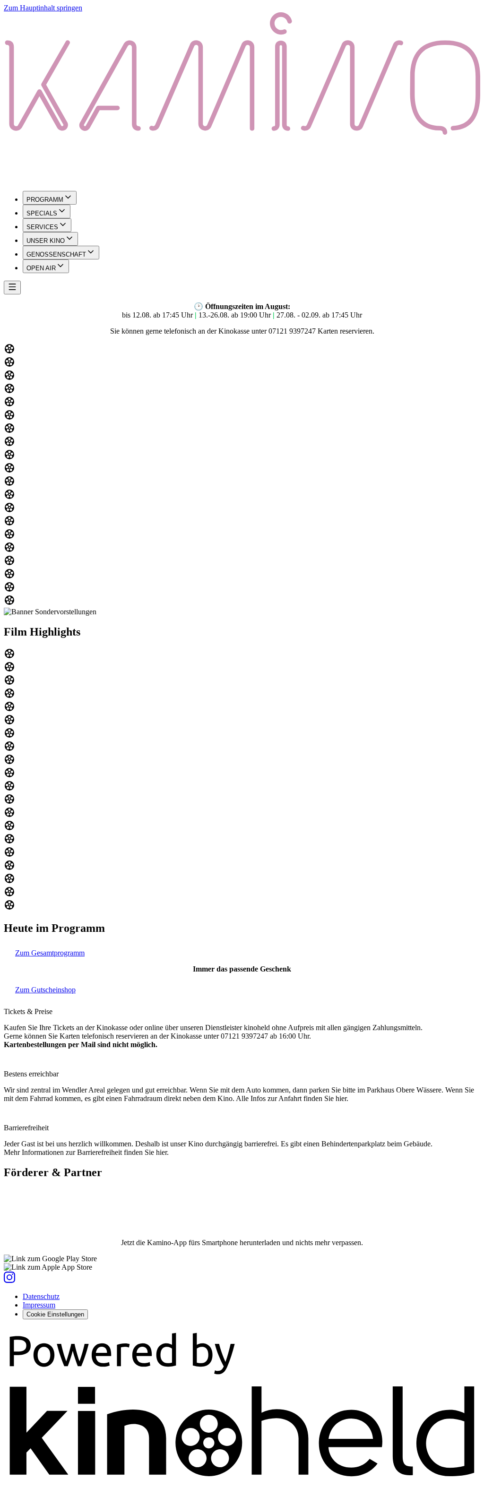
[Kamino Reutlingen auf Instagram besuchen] (9, 1280)
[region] (242, 475)
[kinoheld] (242, 1480)
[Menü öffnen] (12, 287)
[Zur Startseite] (242, 97)
